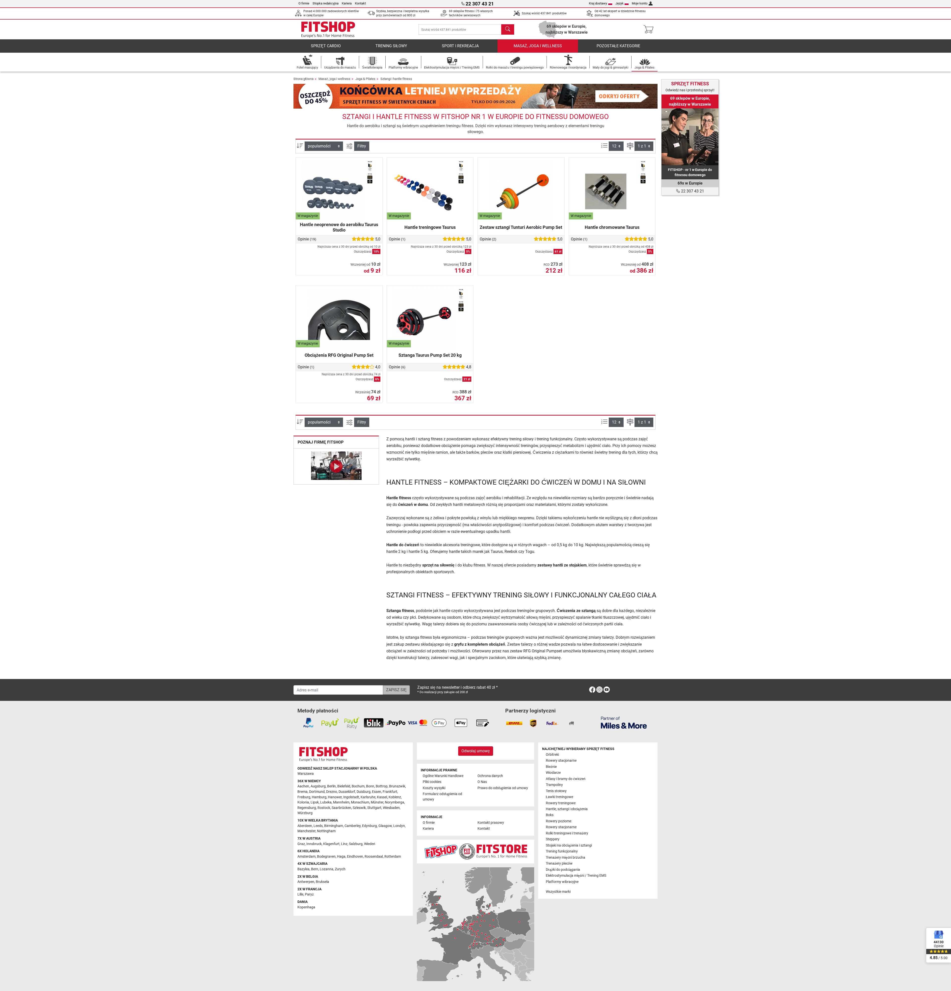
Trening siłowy (391, 46)
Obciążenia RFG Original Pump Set (339, 355)
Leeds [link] (318, 826)
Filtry (361, 146)
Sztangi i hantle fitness (396, 79)
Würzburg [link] (305, 813)
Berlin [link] (331, 786)
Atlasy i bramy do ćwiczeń (565, 779)
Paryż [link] (309, 894)
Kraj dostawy (598, 3)
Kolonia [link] (303, 802)
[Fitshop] (328, 29)
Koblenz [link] (395, 797)
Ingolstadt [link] (351, 797)
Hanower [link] (335, 797)
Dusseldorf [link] (347, 792)
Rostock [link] (323, 808)
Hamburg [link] (319, 797)
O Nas (482, 782)
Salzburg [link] (356, 844)
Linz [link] (344, 844)
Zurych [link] (340, 869)
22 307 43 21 (692, 191)
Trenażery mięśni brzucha (565, 857)
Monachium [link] (360, 802)
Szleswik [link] (359, 808)
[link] (689, 136)
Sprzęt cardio (326, 46)
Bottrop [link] (382, 786)
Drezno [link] (331, 792)
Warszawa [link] (305, 774)
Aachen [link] (303, 786)
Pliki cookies (432, 782)
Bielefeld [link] (343, 786)
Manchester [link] (306, 831)
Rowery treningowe (561, 803)
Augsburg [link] (318, 786)
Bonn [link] (370, 786)
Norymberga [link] (394, 802)
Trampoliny (554, 785)
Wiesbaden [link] (391, 808)
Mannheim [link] (341, 802)
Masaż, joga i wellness (538, 46)
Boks (550, 815)
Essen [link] (376, 792)
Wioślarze (553, 773)
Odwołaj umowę (475, 751)
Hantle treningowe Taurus (430, 227)
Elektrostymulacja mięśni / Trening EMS (576, 875)
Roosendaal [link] (374, 856)
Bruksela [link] (322, 882)
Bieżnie (551, 767)
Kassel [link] (382, 797)
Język (619, 3)
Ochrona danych (490, 776)
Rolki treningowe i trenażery (567, 833)
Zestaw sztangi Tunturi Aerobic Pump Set (521, 227)
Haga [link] (341, 856)
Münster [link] (377, 802)
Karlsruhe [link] (368, 797)
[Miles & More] (623, 722)
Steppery (552, 839)
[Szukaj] (507, 29)
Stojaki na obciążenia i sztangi (569, 845)
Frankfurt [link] (390, 792)
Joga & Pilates (365, 79)
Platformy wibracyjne (562, 882)
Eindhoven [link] (355, 856)
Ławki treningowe (559, 797)
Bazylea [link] (303, 869)
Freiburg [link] (303, 797)
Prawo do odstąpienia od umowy (502, 788)
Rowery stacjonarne (561, 760)
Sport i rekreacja (460, 46)
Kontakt (360, 3)
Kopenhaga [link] (306, 907)
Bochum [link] (358, 786)
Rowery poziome (558, 821)
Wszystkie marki (558, 892)
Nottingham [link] (326, 831)
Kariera (347, 3)
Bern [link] (314, 869)
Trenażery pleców (559, 863)
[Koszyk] (650, 29)
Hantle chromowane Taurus (612, 227)
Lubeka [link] (326, 802)
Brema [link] (302, 792)
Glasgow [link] (385, 826)
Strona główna (303, 79)
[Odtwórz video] (336, 466)
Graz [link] (301, 844)
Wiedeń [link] (369, 844)
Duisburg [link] (363, 792)
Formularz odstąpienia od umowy (442, 797)
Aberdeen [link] (304, 826)
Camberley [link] (352, 826)
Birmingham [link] (333, 826)
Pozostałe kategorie (618, 46)
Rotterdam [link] (392, 856)
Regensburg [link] (306, 808)
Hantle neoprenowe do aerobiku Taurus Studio (339, 227)
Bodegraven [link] (326, 856)
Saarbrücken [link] (341, 808)
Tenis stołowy (556, 791)
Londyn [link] (399, 826)
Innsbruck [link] (314, 844)
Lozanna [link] (326, 869)
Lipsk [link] (315, 802)
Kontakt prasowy (490, 823)
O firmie (303, 3)
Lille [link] (300, 894)
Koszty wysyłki (434, 788)
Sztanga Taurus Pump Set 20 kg (430, 355)
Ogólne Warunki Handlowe (443, 776)
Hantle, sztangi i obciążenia (567, 809)
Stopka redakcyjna (326, 3)
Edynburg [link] (369, 826)
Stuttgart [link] (374, 808)
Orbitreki (552, 755)
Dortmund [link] (317, 792)
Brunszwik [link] (397, 786)
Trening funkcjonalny (562, 851)
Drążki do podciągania (563, 870)
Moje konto (639, 3)
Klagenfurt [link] (331, 844)
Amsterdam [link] (306, 856)
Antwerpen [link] (305, 882)
